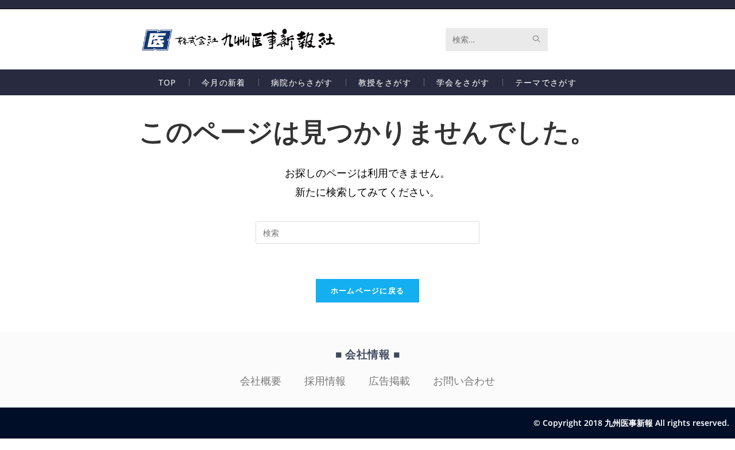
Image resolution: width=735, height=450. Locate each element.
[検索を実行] (537, 39)
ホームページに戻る (368, 290)
